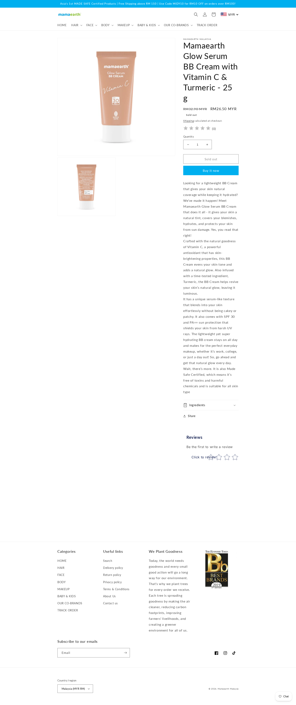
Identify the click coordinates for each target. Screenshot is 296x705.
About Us (109, 596)
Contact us (110, 603)
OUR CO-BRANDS (69, 603)
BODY (61, 582)
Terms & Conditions (116, 589)
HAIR (60, 567)
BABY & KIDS (66, 596)
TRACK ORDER (67, 610)
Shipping (188, 120)
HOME (61, 560)
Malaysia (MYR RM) (73, 688)
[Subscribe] (125, 652)
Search (107, 560)
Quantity (188, 136)
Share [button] (192, 416)
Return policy (112, 575)
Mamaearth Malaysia (228, 688)
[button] (76, 25)
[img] (197, 129)
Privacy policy (112, 582)
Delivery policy (113, 567)
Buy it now (211, 170)
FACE (60, 575)
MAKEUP (63, 589)
